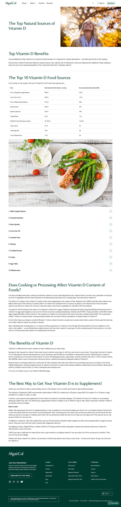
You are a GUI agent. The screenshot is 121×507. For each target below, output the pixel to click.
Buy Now (111, 3)
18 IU (46, 130)
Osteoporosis (49, 465)
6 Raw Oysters (14, 107)
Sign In (102, 3)
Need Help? (114, 503)
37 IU (46, 126)
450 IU (46, 97)
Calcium (47, 469)
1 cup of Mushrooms (16, 135)
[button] (60, 211)
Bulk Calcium (94, 476)
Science (42, 3)
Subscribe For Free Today (20, 476)
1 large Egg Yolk (14, 130)
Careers (93, 472)
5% (80, 130)
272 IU (46, 102)
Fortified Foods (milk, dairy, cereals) (20, 121)
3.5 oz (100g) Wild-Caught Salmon (20, 92)
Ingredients (48, 476)
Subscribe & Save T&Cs (75, 476)
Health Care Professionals (98, 479)
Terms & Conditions (74, 500)
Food (11, 88)
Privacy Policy (83, 500)
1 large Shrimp (14, 116)
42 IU (46, 116)
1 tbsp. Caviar (14, 126)
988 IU (46, 92)
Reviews (50, 3)
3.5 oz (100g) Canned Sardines (19, 102)
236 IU (46, 111)
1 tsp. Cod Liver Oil (15, 97)
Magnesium (48, 472)
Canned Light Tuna (15, 111)
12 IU (46, 135)
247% (80, 92)
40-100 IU (47, 121)
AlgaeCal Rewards (73, 472)
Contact (93, 469)
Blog (46, 479)
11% (80, 116)
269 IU (46, 107)
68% (80, 102)
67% (80, 107)
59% (80, 111)
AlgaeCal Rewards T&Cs (75, 479)
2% (80, 135)
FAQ (46, 483)
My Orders (71, 469)
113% (80, 97)
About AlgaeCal (95, 465)
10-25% (81, 121)
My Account (71, 465)
